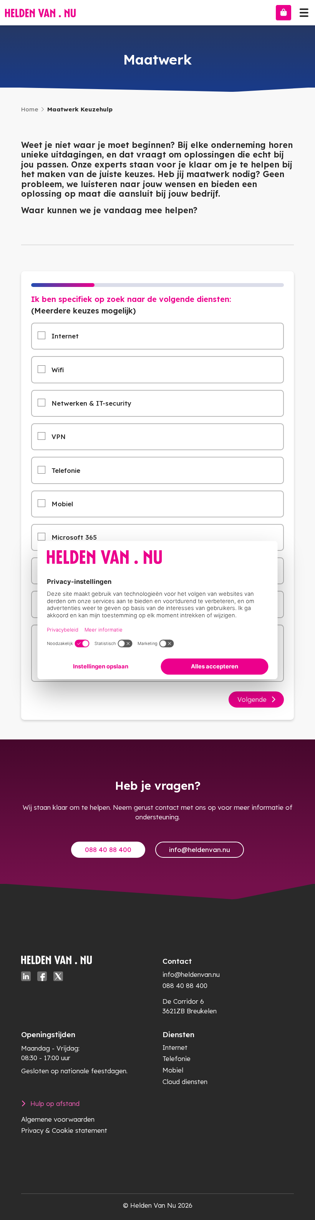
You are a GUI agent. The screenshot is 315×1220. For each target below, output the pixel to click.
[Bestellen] (283, 12)
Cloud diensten (184, 1081)
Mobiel (62, 504)
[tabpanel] (157, 495)
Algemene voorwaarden (57, 1119)
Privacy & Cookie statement (64, 1130)
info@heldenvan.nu (199, 849)
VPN (58, 437)
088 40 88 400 (108, 849)
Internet (65, 336)
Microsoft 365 (74, 537)
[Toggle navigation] (304, 11)
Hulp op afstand (55, 1103)
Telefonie (65, 470)
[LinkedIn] (26, 976)
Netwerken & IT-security (91, 403)
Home (29, 109)
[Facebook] (42, 976)
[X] (58, 976)
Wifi (57, 370)
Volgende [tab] (252, 699)
